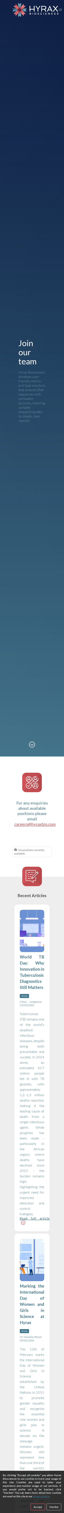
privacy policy (41, 1496)
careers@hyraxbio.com (35, 824)
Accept (38, 1506)
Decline (53, 1506)
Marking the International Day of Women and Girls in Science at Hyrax (32, 1304)
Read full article (35, 1218)
